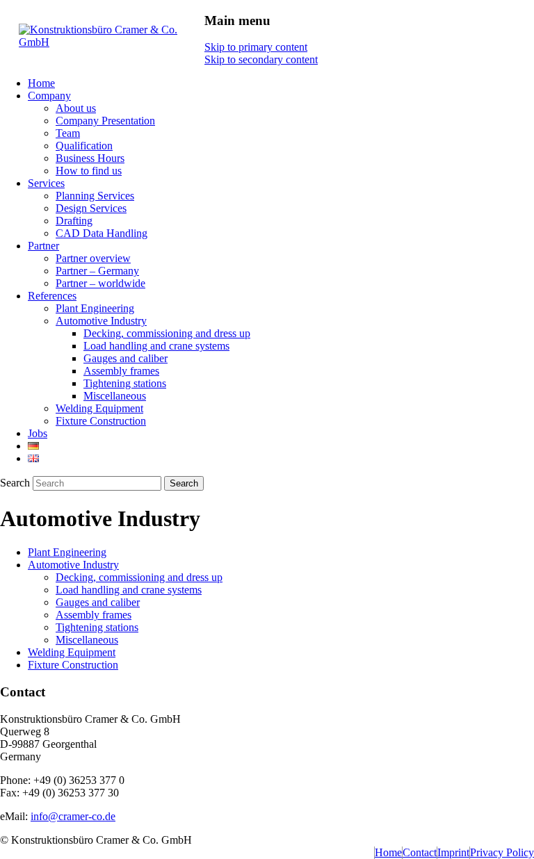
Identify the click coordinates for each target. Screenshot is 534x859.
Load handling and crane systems (156, 346)
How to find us (89, 171)
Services (46, 183)
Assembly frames (121, 371)
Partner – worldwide (100, 283)
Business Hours (90, 158)
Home (41, 83)
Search (15, 483)
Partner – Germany (97, 271)
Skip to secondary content (261, 59)
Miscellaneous (114, 396)
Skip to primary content (255, 47)
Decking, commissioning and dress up (166, 333)
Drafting (74, 221)
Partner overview (93, 258)
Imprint (453, 852)
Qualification (84, 146)
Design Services (91, 208)
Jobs (37, 433)
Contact (420, 852)
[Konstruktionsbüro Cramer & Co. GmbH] (111, 42)
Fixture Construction (101, 421)
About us (76, 108)
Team (68, 133)
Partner (43, 246)
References (52, 296)
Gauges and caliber (125, 358)
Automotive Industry (101, 321)
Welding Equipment (99, 408)
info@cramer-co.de (73, 816)
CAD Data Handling (101, 233)
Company (49, 95)
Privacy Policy (502, 852)
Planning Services (95, 196)
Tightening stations (124, 383)
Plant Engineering (95, 308)
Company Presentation (105, 120)
